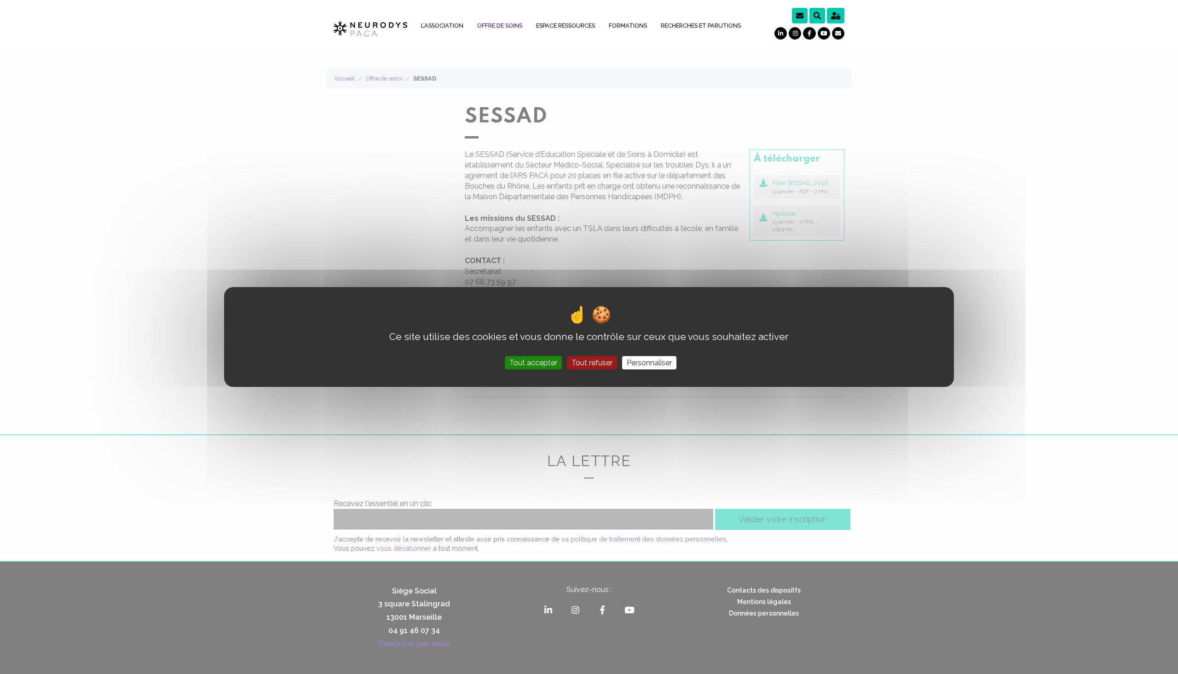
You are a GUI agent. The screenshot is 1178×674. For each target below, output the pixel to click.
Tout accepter (533, 362)
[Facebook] (809, 33)
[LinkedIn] (780, 33)
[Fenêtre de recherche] (817, 15)
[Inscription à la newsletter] (800, 15)
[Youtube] (824, 33)
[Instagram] (795, 33)
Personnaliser (649, 362)
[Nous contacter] (838, 33)
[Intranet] (835, 15)
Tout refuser (592, 362)
